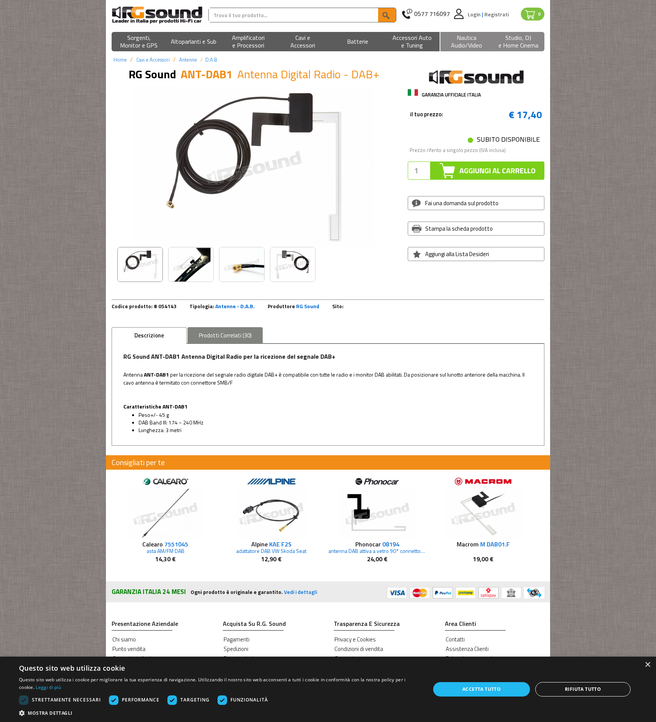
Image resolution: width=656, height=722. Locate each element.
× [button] (647, 665)
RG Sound (307, 306)
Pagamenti (236, 639)
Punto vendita (128, 648)
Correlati (225, 335)
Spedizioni (236, 648)
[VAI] (387, 15)
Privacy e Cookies (355, 639)
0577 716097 (432, 14)
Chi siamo (124, 639)
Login (475, 14)
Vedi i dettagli (300, 592)
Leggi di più (48, 687)
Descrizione (149, 335)
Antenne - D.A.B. (235, 306)
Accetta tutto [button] (481, 689)
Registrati (496, 14)
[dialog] (328, 689)
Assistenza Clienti (467, 648)
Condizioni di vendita (358, 648)
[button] (139, 42)
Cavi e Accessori (153, 59)
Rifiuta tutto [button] (583, 689)
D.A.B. (211, 59)
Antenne (188, 59)
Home (120, 59)
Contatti (455, 639)
